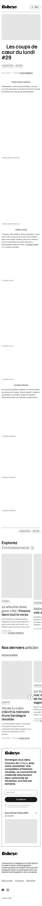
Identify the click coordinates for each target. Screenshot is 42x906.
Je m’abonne (21, 799)
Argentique (8, 66)
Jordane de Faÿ (24, 738)
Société (5, 702)
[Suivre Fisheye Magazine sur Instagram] (8, 890)
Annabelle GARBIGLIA (16, 633)
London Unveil (32, 244)
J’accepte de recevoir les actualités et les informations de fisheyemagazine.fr (19, 806)
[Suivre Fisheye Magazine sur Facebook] (3, 890)
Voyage (5, 601)
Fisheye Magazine (26, 73)
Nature (19, 66)
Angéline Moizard (21, 385)
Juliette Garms (21, 229)
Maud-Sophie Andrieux (21, 82)
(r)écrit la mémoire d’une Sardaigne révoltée (15, 713)
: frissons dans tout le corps (16, 610)
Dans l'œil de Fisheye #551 (16, 813)
